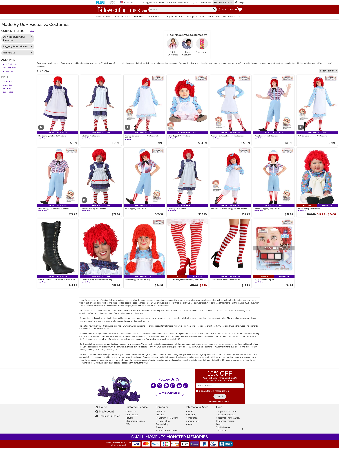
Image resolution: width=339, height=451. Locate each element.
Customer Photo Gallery (228, 418)
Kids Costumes (122, 16)
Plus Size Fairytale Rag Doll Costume (52, 136)
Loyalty (220, 424)
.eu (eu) (189, 424)
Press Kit (160, 427)
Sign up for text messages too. (214, 391)
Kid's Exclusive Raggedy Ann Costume (312, 136)
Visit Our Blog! (170, 392)
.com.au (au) (192, 418)
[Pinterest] (166, 385)
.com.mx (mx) (192, 421)
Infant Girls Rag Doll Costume (309, 209)
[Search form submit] (214, 9)
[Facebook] (153, 385)
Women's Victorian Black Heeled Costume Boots (56, 280)
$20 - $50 (7, 88)
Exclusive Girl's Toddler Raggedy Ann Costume (229, 209)
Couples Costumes (174, 16)
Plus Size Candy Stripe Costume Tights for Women (186, 280)
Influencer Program (225, 421)
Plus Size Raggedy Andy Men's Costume (53, 209)
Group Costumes (195, 16)
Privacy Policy (163, 421)
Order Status (132, 414)
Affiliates (160, 414)
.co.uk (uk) (191, 414)
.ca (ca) (189, 411)
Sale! (240, 16)
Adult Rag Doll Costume (91, 136)
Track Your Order (109, 416)
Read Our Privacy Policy (220, 401)
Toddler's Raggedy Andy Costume (267, 209)
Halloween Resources (167, 430)
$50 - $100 (8, 92)
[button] (227, 9)
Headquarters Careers (167, 418)
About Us (160, 411)
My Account (106, 411)
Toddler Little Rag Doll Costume (94, 209)
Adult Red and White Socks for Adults (225, 280)
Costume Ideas (154, 16)
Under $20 (7, 85)
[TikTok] (185, 385)
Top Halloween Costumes (223, 429)
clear (32, 31)
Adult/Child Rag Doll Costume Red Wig (97, 280)
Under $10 (7, 81)
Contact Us (223, 2)
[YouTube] (179, 385)
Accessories (214, 16)
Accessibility (162, 424)
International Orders (135, 421)
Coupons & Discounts (227, 411)
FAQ (128, 424)
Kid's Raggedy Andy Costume (136, 209)
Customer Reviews (225, 414)
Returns (129, 418)
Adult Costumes (104, 16)
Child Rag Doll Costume (177, 209)
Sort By (327, 71)
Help (241, 2)
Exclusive (138, 16)
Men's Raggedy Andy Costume (266, 136)
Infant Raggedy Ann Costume (179, 136)
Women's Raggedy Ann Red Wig (137, 280)
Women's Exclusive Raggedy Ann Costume (227, 136)
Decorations (229, 16)
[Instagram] (172, 385)
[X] (159, 385)
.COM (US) (128, 2)
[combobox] (179, 9)
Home (103, 407)
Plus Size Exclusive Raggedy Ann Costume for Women (142, 136)
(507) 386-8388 (203, 2)
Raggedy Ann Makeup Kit (264, 280)
